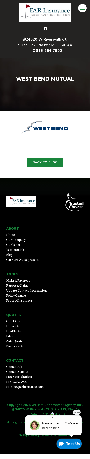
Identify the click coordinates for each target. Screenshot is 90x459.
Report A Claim (17, 285)
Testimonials (15, 250)
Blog (9, 255)
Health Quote (16, 331)
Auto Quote (14, 341)
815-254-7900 (48, 50)
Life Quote (13, 336)
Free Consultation (19, 376)
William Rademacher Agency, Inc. (56, 405)
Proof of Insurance (19, 300)
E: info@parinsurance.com (25, 386)
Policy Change (16, 295)
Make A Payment (18, 280)
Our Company (16, 240)
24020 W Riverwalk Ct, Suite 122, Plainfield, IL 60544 (45, 42)
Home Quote (15, 326)
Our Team (13, 245)
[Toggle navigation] (82, 8)
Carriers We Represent (22, 259)
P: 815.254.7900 (17, 381)
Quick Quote (15, 321)
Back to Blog (45, 162)
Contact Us (14, 366)
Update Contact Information (26, 290)
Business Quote (17, 346)
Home (10, 235)
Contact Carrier (17, 371)
